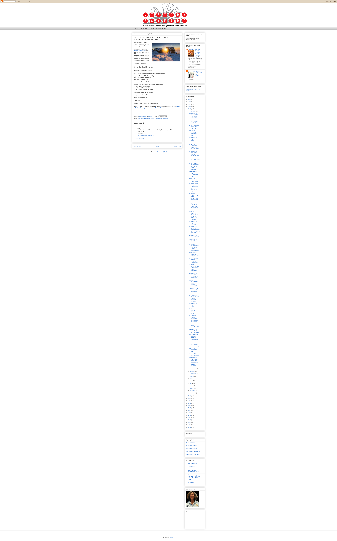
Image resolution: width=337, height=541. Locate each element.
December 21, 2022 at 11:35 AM (146, 135)
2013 (189, 415)
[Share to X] (163, 116)
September (193, 373)
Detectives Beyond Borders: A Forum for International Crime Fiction (194, 477)
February (192, 390)
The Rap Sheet (192, 463)
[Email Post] (156, 116)
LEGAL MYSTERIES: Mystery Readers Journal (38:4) (193, 283)
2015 (189, 410)
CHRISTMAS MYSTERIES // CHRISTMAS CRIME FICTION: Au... (194, 268)
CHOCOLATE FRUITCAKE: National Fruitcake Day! (194, 153)
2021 (189, 396)
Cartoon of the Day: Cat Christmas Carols (193, 311)
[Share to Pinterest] (166, 116)
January (192, 393)
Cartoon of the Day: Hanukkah (194, 235)
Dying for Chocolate (194, 49)
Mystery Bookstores (191, 445)
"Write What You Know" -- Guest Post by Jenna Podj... (194, 290)
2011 (189, 420)
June (191, 381)
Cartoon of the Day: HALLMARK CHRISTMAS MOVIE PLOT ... (193, 205)
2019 (189, 400)
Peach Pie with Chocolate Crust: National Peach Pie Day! (198, 54)
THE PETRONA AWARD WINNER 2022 (194, 325)
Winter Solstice (150, 118)
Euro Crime (191, 466)
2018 (189, 403)
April (191, 385)
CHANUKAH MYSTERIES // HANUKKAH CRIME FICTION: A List (194, 247)
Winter (144, 118)
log (144, 108)
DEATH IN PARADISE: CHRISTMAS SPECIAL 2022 (194, 146)
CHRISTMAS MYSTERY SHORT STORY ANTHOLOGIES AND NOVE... (194, 229)
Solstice (140, 118)
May (191, 383)
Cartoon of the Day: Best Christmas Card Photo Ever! (194, 275)
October (192, 371)
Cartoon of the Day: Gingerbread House (193, 174)
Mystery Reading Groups (193, 454)
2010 (189, 422)
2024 (189, 104)
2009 (189, 424)
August (192, 376)
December (193, 111)
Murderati (191, 482)
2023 (189, 106)
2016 (189, 408)
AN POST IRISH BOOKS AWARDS (193, 364)
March (192, 388)
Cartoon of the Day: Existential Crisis (194, 305)
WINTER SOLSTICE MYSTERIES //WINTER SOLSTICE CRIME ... (193, 215)
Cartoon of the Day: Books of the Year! (193, 121)
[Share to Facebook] (164, 116)
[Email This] (159, 116)
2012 (189, 417)
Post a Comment (140, 138)
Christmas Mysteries (139, 50)
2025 (189, 101)
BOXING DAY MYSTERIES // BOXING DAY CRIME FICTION (194, 166)
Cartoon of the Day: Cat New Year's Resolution (193, 140)
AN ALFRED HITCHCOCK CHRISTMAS (193, 180)
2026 (189, 99)
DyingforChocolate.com (161, 108)
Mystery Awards (190, 442)
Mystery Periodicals (191, 448)
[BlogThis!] (161, 116)
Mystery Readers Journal (158, 28)
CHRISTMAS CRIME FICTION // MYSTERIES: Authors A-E (193, 318)
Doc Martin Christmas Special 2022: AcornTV (193, 133)
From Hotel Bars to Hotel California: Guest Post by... (194, 260)
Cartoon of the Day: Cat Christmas (193, 223)
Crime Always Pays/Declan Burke (193, 470)
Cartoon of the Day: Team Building (198, 74)
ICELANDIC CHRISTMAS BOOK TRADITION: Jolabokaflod (193, 196)
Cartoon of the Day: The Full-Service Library (194, 344)
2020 (189, 398)
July (191, 378)
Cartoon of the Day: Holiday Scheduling (193, 359)
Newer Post (137, 146)
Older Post (177, 146)
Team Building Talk (193, 71)
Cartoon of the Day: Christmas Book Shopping (194, 331)
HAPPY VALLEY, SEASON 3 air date (193, 350)
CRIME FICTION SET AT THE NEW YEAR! (194, 127)
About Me (144, 28)
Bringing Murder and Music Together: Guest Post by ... (193, 337)
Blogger (171, 537)
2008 (189, 427)
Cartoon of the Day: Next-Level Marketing (194, 159)
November (193, 369)
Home (136, 28)
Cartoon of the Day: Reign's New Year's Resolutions (193, 115)
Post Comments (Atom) (161, 151)
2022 (189, 109)
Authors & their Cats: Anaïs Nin (194, 354)
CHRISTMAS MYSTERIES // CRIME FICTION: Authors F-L (194, 298)
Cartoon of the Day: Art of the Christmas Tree (194, 254)
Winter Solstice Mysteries (161, 118)
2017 (189, 405)
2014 (189, 412)
